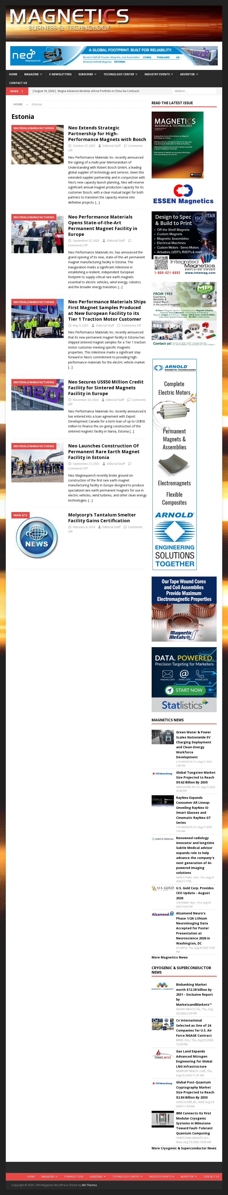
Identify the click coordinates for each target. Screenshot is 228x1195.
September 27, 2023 (86, 464)
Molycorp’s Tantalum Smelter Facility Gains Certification (102, 518)
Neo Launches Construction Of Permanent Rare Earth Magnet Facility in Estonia (104, 451)
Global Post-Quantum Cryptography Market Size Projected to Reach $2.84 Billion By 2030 (195, 1089)
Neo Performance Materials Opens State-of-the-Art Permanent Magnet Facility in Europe (102, 225)
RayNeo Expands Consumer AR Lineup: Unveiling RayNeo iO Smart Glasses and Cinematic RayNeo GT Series (193, 810)
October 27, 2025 (84, 146)
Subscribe (85, 74)
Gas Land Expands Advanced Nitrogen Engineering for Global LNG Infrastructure (194, 1058)
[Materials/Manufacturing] (37, 144)
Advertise (187, 74)
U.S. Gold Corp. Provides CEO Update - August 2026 (195, 893)
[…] (97, 202)
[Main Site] (37, 538)
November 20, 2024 (85, 400)
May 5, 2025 (80, 325)
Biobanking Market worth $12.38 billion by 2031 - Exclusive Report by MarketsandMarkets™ (194, 994)
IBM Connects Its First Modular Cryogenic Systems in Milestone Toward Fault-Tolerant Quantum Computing (194, 1123)
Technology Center (119, 74)
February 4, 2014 (84, 527)
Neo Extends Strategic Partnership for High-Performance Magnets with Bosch (107, 133)
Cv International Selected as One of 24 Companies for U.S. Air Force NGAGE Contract (194, 1027)
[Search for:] (194, 91)
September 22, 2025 (86, 241)
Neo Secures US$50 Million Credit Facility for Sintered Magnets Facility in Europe (106, 387)
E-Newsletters (60, 74)
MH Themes (89, 1185)
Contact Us (18, 83)
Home (13, 74)
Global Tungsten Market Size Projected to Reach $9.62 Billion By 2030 (196, 777)
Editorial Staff (112, 146)
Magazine (31, 74)
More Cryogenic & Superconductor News (184, 1148)
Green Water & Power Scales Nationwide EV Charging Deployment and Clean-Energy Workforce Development (193, 744)
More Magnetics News (170, 957)
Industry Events (157, 74)
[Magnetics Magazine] (114, 39)
